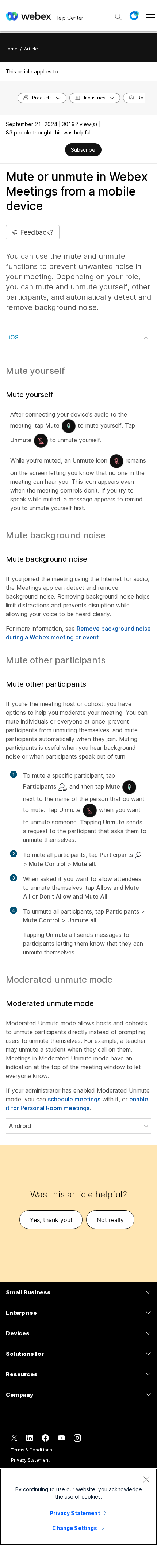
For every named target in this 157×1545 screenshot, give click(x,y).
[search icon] (118, 17)
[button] (134, 15)
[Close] (146, 1479)
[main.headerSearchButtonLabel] (118, 14)
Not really (110, 1219)
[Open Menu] (150, 15)
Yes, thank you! (51, 1219)
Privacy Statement (30, 1460)
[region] (78, 1506)
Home (11, 49)
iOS (14, 337)
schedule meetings (74, 1099)
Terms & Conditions (31, 1450)
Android (20, 1126)
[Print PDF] (59, 150)
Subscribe (83, 150)
